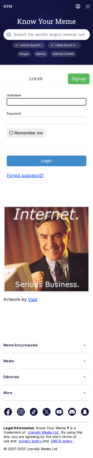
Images (24, 53)
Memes (40, 53)
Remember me (28, 133)
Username (14, 95)
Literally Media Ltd (43, 432)
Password (14, 113)
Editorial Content (63, 53)
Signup (79, 78)
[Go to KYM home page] (7, 6)
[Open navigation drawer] (88, 6)
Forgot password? (25, 175)
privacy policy (31, 441)
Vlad (32, 299)
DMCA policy (62, 441)
